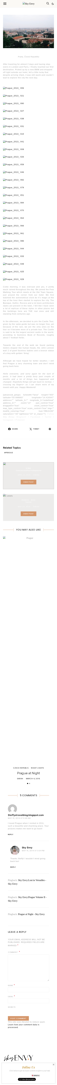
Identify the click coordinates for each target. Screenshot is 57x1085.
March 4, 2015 (33, 778)
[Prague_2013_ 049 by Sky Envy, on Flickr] (13, 264)
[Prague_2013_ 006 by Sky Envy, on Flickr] (13, 88)
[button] (53, 4)
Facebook (35, 417)
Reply (10, 834)
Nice (33, 500)
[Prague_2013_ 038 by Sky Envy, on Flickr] (13, 118)
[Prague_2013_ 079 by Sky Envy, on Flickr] (13, 187)
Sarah (36, 475)
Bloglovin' (21, 417)
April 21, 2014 (24, 475)
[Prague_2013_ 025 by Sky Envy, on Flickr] (13, 271)
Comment (13, 952)
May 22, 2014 (24, 506)
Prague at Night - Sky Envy (31, 914)
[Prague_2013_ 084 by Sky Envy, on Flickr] (13, 203)
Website (12, 1007)
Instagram (8, 420)
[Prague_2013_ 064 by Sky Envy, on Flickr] (13, 218)
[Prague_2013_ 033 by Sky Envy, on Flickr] (13, 256)
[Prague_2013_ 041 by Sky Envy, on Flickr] (13, 141)
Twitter (48, 417)
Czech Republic (21, 768)
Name (11, 985)
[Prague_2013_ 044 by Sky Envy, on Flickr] (13, 248)
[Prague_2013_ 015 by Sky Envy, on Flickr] (13, 134)
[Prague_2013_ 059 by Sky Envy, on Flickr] (13, 164)
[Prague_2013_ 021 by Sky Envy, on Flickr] (13, 96)
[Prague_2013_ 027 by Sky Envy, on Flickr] (13, 111)
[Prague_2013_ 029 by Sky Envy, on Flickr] (13, 279)
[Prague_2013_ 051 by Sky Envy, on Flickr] (13, 195)
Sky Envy (27, 847)
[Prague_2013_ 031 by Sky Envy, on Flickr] (13, 126)
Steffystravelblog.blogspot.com (26, 815)
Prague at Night (28, 773)
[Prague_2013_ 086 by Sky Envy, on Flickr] (13, 241)
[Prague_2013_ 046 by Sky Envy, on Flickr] (13, 172)
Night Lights (37, 768)
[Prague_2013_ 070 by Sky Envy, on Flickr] (13, 210)
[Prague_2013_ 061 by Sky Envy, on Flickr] (13, 233)
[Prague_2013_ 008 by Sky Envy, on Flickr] (13, 149)
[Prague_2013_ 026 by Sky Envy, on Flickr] (13, 157)
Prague (9, 452)
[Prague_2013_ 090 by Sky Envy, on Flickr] (13, 103)
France (25, 500)
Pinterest (20, 420)
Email (11, 996)
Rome (28, 468)
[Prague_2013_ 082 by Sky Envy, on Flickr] (13, 180)
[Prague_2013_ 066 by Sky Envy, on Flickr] (13, 226)
